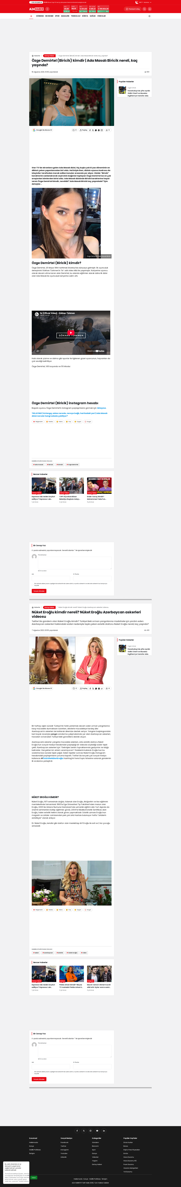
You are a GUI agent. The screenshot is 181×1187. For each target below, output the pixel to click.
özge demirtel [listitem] (72, 465)
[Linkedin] (103, 1130)
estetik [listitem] (60, 953)
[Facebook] (77, 1130)
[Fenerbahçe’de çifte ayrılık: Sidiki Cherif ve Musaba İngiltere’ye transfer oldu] (134, 91)
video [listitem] (84, 953)
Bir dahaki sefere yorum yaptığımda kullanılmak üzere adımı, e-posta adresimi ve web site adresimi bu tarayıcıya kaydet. (70, 584)
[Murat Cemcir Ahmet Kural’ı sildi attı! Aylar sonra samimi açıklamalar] (99, 978)
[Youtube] (97, 1130)
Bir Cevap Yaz (39, 545)
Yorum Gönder (39, 591)
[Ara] (144, 9)
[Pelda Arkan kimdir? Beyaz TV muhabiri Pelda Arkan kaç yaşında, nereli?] (71, 978)
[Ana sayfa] (31, 16)
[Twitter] (83, 1130)
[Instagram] (90, 1130)
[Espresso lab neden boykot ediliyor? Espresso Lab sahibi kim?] (44, 490)
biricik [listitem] (50, 465)
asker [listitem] (36, 953)
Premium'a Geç (134, 9)
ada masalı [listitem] (38, 465)
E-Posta (76, 574)
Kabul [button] (34, 1178)
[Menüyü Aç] (47, 9)
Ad (33, 574)
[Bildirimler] (150, 9)
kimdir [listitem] (60, 465)
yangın (54, 734)
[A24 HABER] (36, 9)
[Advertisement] (90, 35)
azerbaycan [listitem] (48, 953)
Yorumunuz (42, 555)
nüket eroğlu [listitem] (72, 953)
